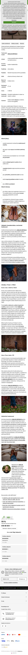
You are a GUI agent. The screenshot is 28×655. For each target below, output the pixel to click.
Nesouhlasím (14, 20)
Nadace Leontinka (12, 487)
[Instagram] (5, 626)
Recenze (22, 43)
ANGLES (17, 100)
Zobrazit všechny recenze (9, 528)
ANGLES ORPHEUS (12, 54)
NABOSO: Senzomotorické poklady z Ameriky (13, 509)
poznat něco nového (15, 478)
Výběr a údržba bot (6, 43)
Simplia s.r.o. (20, 651)
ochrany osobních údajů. (17, 18)
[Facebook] (2, 626)
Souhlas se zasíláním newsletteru (11, 582)
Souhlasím (14, 22)
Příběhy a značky (14, 43)
